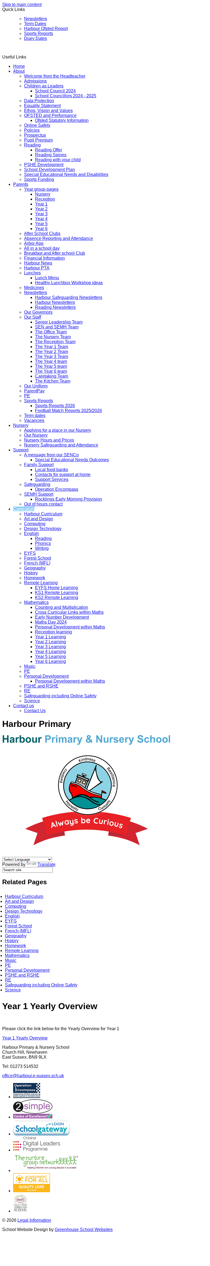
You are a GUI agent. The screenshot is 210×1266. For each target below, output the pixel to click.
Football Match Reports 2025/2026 (68, 410)
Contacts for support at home (63, 474)
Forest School (37, 558)
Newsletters (35, 18)
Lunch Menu (47, 277)
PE (27, 395)
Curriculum (23, 509)
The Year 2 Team (51, 351)
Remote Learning (41, 582)
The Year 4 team (51, 361)
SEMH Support (38, 494)
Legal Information (34, 1220)
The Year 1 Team (51, 346)
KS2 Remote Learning (56, 597)
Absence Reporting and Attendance (58, 238)
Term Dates (35, 23)
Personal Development (46, 676)
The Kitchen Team (52, 381)
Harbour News (38, 263)
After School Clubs (42, 233)
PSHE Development (43, 164)
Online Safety (37, 125)
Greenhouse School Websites (84, 1229)
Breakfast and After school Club (54, 253)
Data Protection (39, 100)
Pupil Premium (38, 140)
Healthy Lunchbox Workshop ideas (69, 282)
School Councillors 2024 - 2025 (65, 95)
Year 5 (41, 223)
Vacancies (34, 420)
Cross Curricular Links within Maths (69, 612)
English (31, 533)
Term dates (34, 415)
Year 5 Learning (50, 656)
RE (27, 691)
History (31, 573)
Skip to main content (22, 4)
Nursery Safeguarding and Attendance (61, 445)
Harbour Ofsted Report (46, 28)
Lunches (32, 273)
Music (30, 666)
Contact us (23, 705)
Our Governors (38, 312)
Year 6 (41, 228)
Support (20, 450)
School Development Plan (49, 169)
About (19, 71)
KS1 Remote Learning (56, 592)
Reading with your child (58, 159)
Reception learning (53, 632)
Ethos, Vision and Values (48, 110)
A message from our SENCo (51, 455)
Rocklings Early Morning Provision (68, 499)
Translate (46, 864)
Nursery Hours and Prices (49, 440)
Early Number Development (62, 617)
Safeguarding (37, 484)
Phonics (43, 543)
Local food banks (51, 469)
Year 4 (41, 218)
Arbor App (33, 243)
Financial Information (44, 258)
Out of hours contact (43, 504)
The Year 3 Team (51, 356)
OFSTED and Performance (50, 115)
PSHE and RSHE (41, 686)
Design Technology (43, 528)
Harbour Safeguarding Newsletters (68, 297)
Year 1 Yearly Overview (25, 1038)
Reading (32, 145)
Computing (34, 523)
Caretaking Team (51, 376)
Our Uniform (36, 386)
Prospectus (35, 135)
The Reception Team (55, 341)
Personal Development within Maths (70, 627)
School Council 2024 (55, 91)
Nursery (42, 194)
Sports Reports (38, 33)
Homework (34, 577)
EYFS (30, 553)
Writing (42, 548)
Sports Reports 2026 (55, 405)
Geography (35, 568)
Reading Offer (48, 150)
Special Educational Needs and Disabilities (66, 174)
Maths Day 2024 (51, 622)
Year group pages (41, 189)
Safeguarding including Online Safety (60, 696)
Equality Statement (42, 105)
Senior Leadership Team (59, 322)
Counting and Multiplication (61, 607)
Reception (45, 199)
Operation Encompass (56, 489)
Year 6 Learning (50, 661)
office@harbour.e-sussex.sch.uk (33, 1075)
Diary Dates (35, 38)
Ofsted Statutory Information (62, 120)
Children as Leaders (43, 86)
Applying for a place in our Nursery (57, 430)
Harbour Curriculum (43, 514)
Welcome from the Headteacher (54, 76)
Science (32, 700)
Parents (20, 184)
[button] (28, 56)
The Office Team (51, 332)
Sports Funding (39, 179)
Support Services (51, 479)
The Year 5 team (51, 366)
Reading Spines (50, 154)
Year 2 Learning (50, 641)
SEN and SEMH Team (56, 327)
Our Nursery (36, 435)
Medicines (34, 287)
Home (19, 66)
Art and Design (38, 518)
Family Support (39, 464)
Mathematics (36, 602)
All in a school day (42, 248)
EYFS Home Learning (56, 587)
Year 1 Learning (50, 637)
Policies (32, 130)
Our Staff (32, 317)
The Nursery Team (53, 336)
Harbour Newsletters (55, 302)
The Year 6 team (51, 371)
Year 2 (41, 209)
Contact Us (35, 710)
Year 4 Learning (50, 651)
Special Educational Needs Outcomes (72, 459)
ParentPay (34, 391)
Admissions (35, 81)
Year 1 (41, 204)
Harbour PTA (36, 268)
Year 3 (41, 214)
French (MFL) (37, 563)
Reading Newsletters (55, 307)
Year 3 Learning (50, 646)
